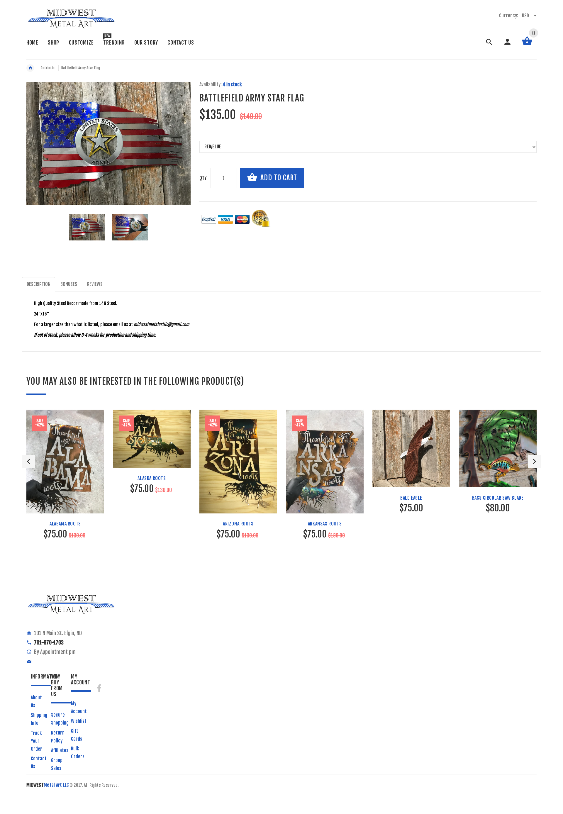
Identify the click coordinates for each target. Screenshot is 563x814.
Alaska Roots (152, 478)
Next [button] (534, 461)
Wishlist (79, 721)
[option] (87, 227)
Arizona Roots (238, 524)
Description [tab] (38, 284)
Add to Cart (278, 177)
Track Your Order (36, 741)
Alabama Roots (65, 524)
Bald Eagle (411, 498)
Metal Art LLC (47, 785)
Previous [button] (28, 461)
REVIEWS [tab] (95, 284)
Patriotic (48, 68)
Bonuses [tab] (68, 284)
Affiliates (59, 750)
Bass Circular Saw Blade (498, 498)
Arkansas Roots (325, 524)
